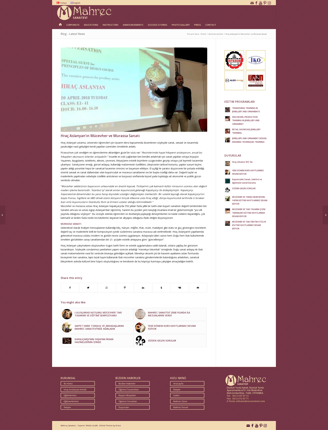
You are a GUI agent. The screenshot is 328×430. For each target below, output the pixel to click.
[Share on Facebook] (70, 287)
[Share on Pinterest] (125, 287)
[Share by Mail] (198, 287)
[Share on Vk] (180, 287)
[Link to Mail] (252, 2)
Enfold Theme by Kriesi (110, 425)
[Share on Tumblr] (161, 287)
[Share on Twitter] (88, 287)
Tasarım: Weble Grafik (88, 425)
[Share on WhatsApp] (107, 287)
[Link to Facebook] (256, 2)
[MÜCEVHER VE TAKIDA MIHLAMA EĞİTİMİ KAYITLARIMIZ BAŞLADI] (325, 215)
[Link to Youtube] (261, 2)
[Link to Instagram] (269, 2)
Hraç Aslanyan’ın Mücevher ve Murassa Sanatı (100, 135)
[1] (134, 90)
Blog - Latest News (73, 34)
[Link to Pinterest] (265, 2)
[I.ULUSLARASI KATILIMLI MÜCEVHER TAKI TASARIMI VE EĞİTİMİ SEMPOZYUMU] (2, 215)
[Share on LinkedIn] (143, 287)
